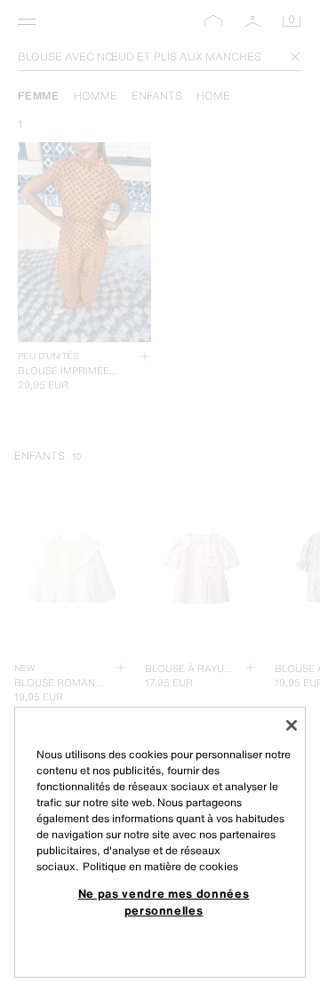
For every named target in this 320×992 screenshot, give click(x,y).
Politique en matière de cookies (160, 866)
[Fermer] (291, 725)
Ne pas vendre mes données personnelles (163, 901)
